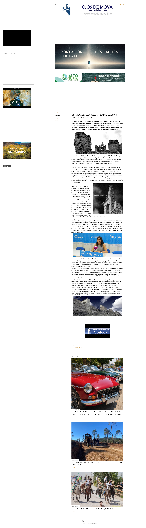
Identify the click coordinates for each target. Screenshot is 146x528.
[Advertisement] (88, 27)
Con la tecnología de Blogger (91, 520)
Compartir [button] (57, 112)
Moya (56, 118)
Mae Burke (94, 523)
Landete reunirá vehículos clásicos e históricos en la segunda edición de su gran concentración (96, 413)
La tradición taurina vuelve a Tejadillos (92, 508)
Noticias (57, 120)
